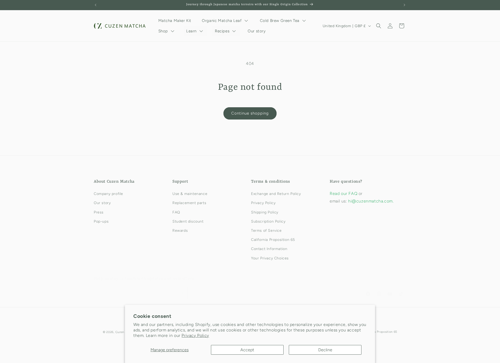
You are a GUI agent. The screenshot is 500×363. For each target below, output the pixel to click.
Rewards (180, 230)
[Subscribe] (181, 293)
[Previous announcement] (95, 5)
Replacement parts (189, 203)
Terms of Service (266, 230)
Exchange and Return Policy (276, 194)
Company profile (108, 194)
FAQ (176, 212)
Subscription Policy (268, 221)
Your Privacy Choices (270, 258)
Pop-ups (101, 221)
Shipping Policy (264, 212)
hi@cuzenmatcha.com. (370, 201)
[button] (378, 26)
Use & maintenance (189, 194)
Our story (102, 203)
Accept (247, 349)
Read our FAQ (344, 193)
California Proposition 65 (273, 239)
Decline (325, 349)
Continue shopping (250, 113)
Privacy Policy (195, 335)
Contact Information (269, 249)
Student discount (188, 221)
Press (99, 212)
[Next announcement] (404, 5)
